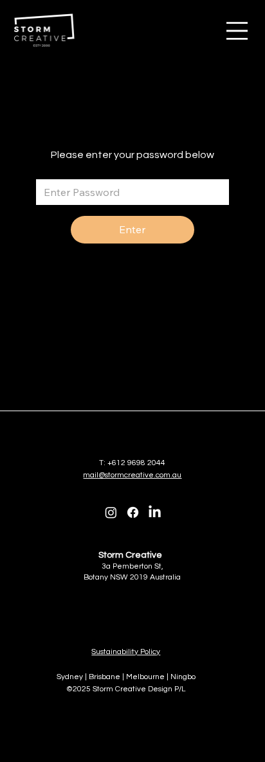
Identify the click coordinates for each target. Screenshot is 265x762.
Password (56, 168)
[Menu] (237, 30)
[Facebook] (132, 512)
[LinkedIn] (154, 512)
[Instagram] (111, 512)
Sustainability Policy (125, 652)
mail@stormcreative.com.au (132, 475)
